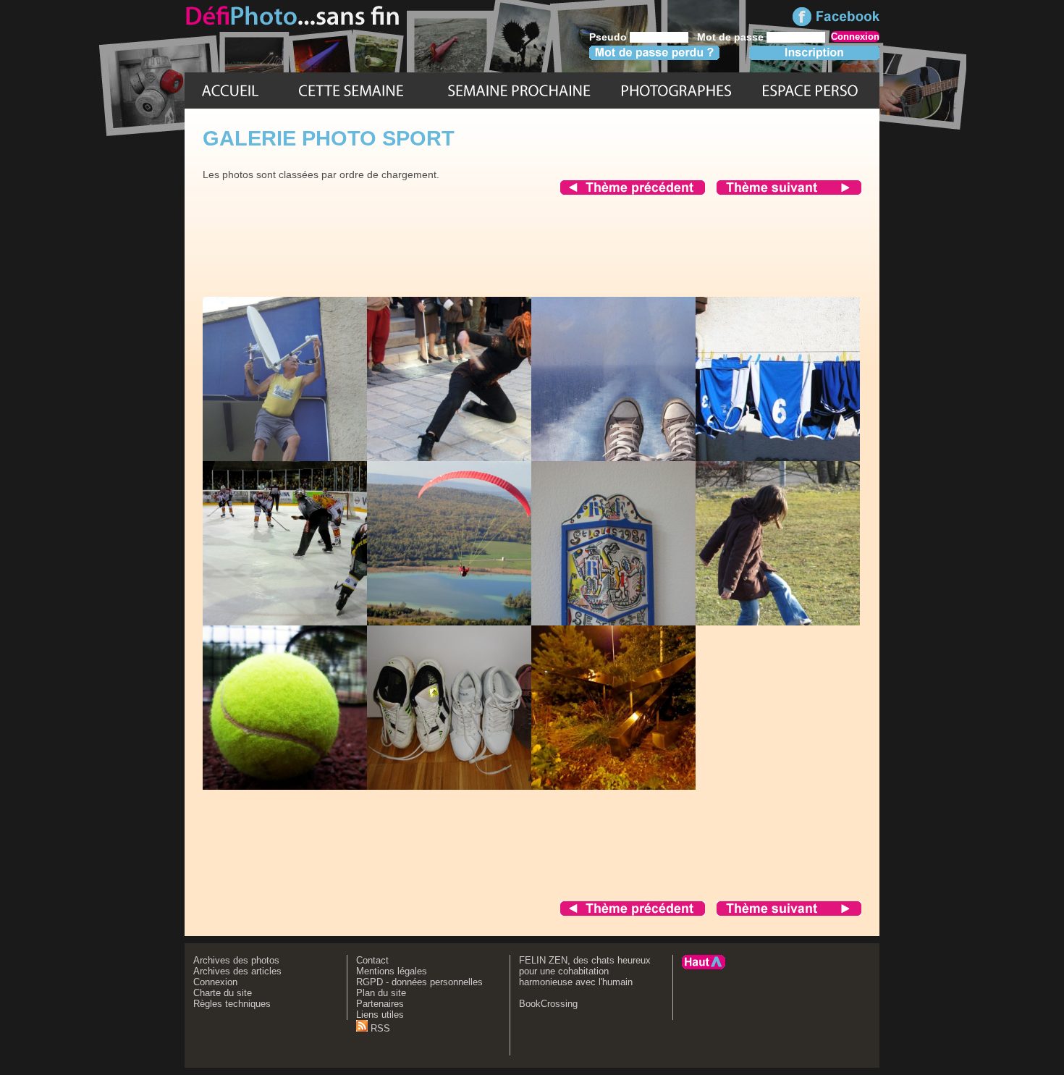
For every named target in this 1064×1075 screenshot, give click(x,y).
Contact (372, 960)
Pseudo (608, 37)
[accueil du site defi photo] (230, 90)
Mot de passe (730, 37)
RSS (379, 1028)
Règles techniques (232, 1003)
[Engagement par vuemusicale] (311, 622)
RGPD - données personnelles (419, 982)
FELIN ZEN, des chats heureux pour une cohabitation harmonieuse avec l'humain (585, 971)
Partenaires (380, 1003)
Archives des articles (237, 971)
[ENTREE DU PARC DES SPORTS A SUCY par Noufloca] (640, 786)
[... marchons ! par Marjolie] (476, 786)
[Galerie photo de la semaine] (351, 90)
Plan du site (381, 992)
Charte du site (222, 992)
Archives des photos (236, 960)
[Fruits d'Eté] (519, 90)
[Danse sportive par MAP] (478, 457)
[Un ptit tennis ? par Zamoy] (312, 786)
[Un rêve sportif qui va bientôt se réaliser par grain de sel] (470, 622)
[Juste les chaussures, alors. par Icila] (640, 457)
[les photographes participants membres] (676, 90)
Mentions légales (391, 971)
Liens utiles (380, 1014)
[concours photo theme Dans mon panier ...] (789, 191)
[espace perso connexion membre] (809, 90)
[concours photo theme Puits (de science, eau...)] (632, 191)
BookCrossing (548, 1003)
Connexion (215, 982)
